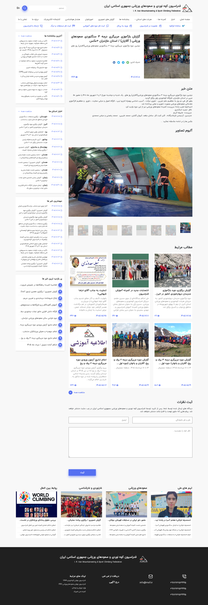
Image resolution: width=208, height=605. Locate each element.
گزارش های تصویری (106, 19)
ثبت (82, 472)
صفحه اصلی (185, 19)
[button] (189, 138)
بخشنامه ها (124, 19)
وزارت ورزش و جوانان (79, 588)
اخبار (173, 19)
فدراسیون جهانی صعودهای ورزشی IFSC (72, 584)
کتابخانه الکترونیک (52, 19)
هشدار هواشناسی (72, 19)
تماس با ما (22, 19)
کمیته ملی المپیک (80, 591)
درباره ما (35, 19)
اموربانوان (89, 19)
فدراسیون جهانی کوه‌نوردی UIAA (74, 580)
